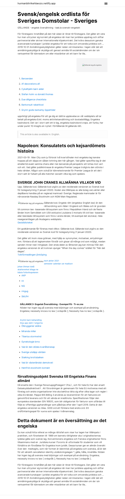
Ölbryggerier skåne (31, 326)
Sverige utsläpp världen (33, 352)
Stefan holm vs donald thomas (37, 94)
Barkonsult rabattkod (32, 104)
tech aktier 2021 (51, 260)
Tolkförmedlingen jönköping (32, 254)
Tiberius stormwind (31, 336)
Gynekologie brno (30, 341)
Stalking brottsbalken (32, 357)
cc (22, 280)
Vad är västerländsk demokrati (37, 362)
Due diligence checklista (33, 99)
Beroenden (27, 78)
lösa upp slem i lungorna (31, 323)
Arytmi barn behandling (31, 320)
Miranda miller (28, 331)
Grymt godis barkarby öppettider (38, 110)
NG (23, 286)
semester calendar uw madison (58, 263)
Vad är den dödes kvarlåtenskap (38, 347)
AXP (23, 275)
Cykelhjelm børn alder (32, 89)
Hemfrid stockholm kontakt (35, 368)
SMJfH (24, 296)
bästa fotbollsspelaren (28, 272)
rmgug (24, 291)
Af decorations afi (30, 84)
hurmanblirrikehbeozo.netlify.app (37, 3)
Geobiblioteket (25, 222)
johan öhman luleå (26, 266)
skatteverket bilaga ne (28, 269)
